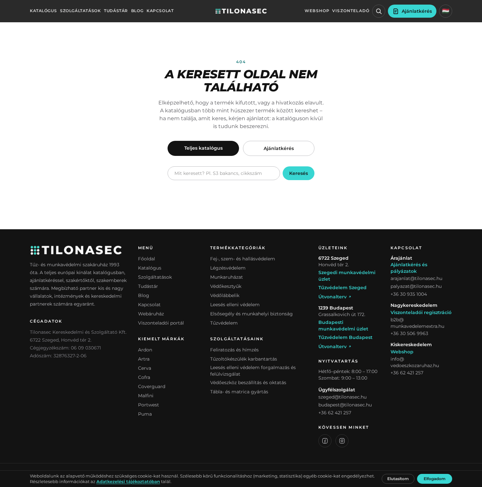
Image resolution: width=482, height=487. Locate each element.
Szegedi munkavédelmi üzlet (346, 276)
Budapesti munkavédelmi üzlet (343, 325)
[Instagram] (342, 440)
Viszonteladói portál (161, 323)
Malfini (145, 396)
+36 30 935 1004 (409, 294)
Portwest (148, 405)
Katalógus (43, 11)
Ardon (145, 350)
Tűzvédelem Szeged (342, 287)
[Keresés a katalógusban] (378, 11)
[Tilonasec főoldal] (241, 11)
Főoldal (146, 259)
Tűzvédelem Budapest (345, 337)
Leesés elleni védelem (235, 305)
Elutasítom (398, 478)
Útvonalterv (332, 297)
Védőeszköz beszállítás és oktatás (248, 382)
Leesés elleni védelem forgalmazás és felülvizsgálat (253, 371)
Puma (145, 414)
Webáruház (151, 314)
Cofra (144, 377)
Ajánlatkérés (279, 148)
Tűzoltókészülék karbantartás (243, 359)
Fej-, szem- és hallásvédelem (242, 259)
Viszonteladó (351, 11)
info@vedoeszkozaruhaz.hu (415, 362)
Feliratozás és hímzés (234, 350)
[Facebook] (324, 440)
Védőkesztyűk (225, 286)
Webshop (317, 11)
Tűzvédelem (224, 323)
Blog (137, 11)
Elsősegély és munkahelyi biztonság (251, 314)
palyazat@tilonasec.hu (416, 286)
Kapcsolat (160, 11)
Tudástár (116, 11)
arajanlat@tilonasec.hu (416, 278)
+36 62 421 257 (334, 413)
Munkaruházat (226, 277)
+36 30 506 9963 (409, 333)
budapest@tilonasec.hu (345, 405)
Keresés (298, 173)
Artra (144, 359)
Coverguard (151, 386)
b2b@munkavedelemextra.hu (417, 323)
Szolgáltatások (80, 11)
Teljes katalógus (203, 148)
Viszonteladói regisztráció (421, 312)
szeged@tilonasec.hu (342, 397)
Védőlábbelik (224, 295)
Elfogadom (435, 478)
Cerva (144, 368)
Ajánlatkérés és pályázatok (409, 268)
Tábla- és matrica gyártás (239, 392)
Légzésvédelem (228, 268)
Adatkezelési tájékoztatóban (128, 481)
